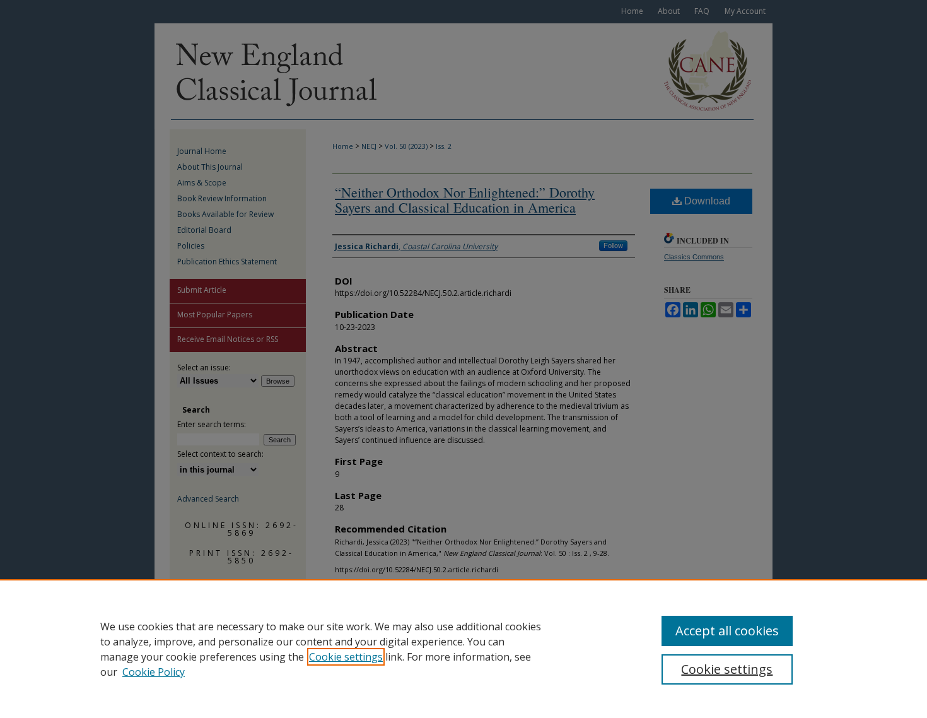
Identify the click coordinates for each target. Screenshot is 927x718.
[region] (463, 648)
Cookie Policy (153, 672)
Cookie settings (346, 657)
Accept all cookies (727, 630)
